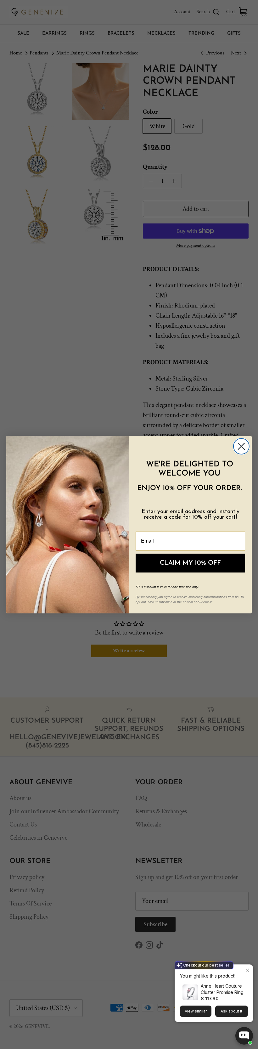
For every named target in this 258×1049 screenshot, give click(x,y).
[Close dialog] (241, 446)
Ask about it (231, 1011)
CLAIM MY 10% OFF (190, 563)
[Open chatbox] (244, 1036)
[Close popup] (247, 970)
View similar (196, 1011)
